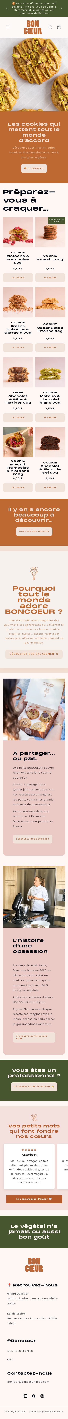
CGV (9, 1359)
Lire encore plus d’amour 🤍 (34, 1198)
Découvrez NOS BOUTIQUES (32, 839)
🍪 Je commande (34, 168)
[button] (7, 27)
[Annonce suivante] (61, 8)
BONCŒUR (20, 1411)
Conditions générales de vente (46, 1411)
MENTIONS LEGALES (20, 1350)
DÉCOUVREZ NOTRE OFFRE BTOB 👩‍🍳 (34, 1086)
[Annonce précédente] (7, 8)
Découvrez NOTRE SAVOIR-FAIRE (32, 1037)
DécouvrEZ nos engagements (34, 654)
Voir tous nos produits (34, 531)
